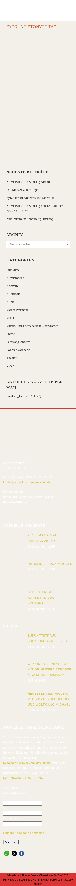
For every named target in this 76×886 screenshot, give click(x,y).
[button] (7, 853)
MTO (10, 318)
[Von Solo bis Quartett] (38, 60)
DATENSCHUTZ (29, 879)
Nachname (10, 818)
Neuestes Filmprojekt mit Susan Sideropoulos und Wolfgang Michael (50, 699)
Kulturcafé (13, 294)
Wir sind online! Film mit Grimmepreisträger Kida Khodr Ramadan (49, 669)
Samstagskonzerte (18, 342)
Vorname (9, 808)
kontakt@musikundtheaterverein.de (27, 482)
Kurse (10, 302)
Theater (11, 358)
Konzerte (12, 286)
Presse (10, 334)
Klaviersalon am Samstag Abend (28, 182)
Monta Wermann (17, 310)
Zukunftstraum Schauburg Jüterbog (29, 219)
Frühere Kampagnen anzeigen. (24, 832)
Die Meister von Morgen (22, 190)
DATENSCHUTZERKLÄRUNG (23, 777)
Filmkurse (13, 270)
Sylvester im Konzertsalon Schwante (30, 198)
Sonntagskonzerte (18, 350)
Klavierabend (15, 278)
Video (10, 366)
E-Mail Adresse (14, 793)
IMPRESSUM (11, 879)
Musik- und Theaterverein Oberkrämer (32, 326)
